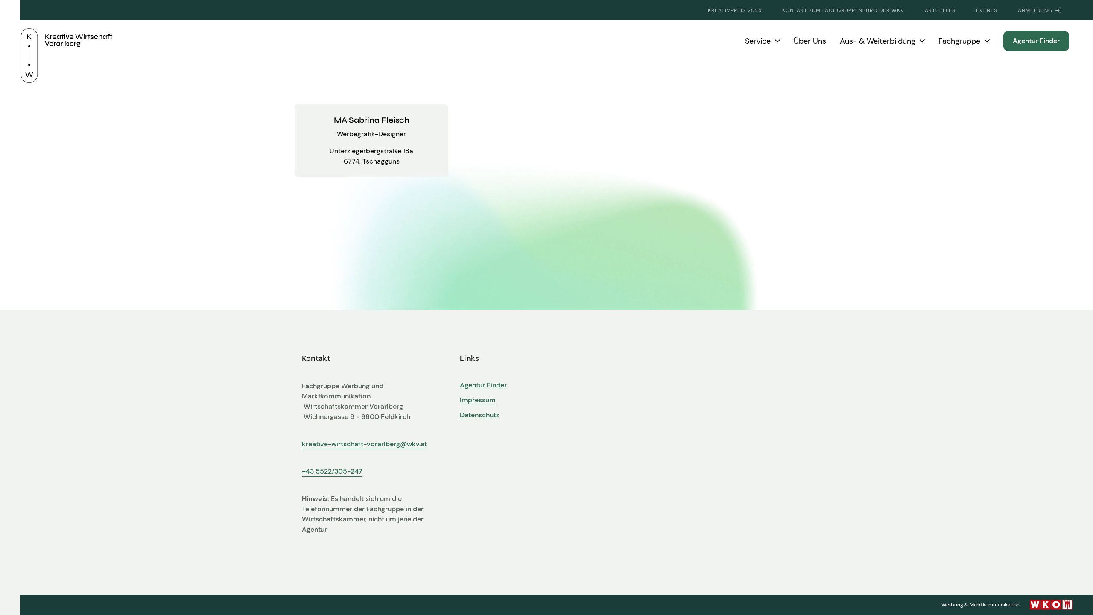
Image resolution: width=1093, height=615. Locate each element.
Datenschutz (479, 415)
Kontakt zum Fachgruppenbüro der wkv (843, 10)
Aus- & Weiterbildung (877, 41)
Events (986, 10)
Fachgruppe (959, 41)
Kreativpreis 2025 (735, 10)
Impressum (478, 400)
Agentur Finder (1036, 40)
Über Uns (810, 41)
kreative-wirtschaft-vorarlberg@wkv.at (364, 443)
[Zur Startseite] (66, 41)
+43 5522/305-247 (332, 471)
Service (758, 41)
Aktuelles (940, 10)
